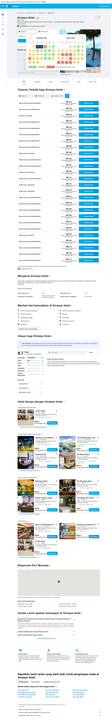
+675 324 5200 (21, 24)
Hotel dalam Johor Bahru (25, 697)
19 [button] (49, 54)
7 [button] (29, 51)
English (43, 2)
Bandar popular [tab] (23, 682)
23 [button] (37, 58)
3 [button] (41, 47)
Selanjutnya (21, 284)
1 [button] (33, 47)
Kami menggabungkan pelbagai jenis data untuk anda (34, 712)
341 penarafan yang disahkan (36, 26)
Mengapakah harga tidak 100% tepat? (30, 715)
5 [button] (49, 47)
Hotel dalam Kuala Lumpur (80, 690)
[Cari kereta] (3, 18)
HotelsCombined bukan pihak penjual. (30, 709)
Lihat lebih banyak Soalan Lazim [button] (46, 638)
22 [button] (33, 58)
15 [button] (33, 54)
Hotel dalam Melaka (78, 697)
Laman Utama (20, 13)
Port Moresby (41, 13)
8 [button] (33, 51)
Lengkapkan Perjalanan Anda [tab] (51, 682)
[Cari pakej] (3, 21)
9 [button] (37, 51)
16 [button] (37, 54)
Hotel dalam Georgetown (52, 690)
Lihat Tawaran (52, 423)
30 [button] (37, 62)
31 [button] (78, 62)
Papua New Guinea (29, 13)
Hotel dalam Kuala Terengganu (26, 692)
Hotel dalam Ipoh (50, 694)
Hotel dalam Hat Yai (23, 690)
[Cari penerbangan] (3, 11)
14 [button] (29, 54)
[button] (110, 2)
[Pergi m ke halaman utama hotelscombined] (12, 6)
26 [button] (49, 58)
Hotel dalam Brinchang (51, 692)
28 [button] (29, 62)
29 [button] (33, 62)
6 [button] (53, 47)
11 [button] (45, 51)
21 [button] (29, 58)
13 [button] (53, 51)
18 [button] (45, 54)
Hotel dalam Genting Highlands (27, 694)
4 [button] (45, 47)
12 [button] (49, 51)
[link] (33, 427)
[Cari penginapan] (3, 14)
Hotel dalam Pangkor (79, 694)
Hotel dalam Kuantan (79, 692)
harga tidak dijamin (61, 704)
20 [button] (53, 54)
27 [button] (53, 58)
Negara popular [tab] (35, 682)
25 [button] (45, 58)
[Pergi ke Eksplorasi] (3, 24)
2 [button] (37, 47)
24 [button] (41, 58)
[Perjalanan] (3, 29)
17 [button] (41, 54)
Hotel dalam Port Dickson (52, 697)
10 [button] (41, 51)
